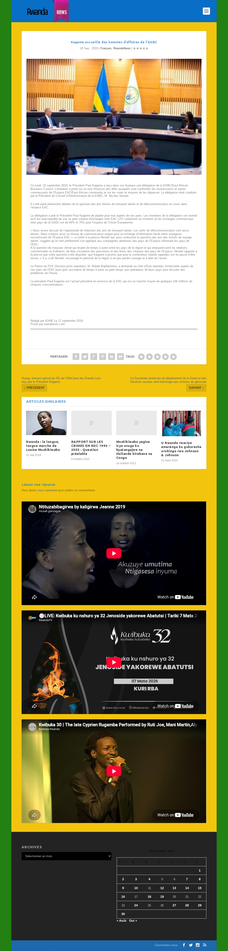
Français (106, 48)
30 (123, 914)
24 (136, 905)
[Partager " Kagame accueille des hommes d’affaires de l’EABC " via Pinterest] (102, 356)
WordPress (81, 946)
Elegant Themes (45, 946)
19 (162, 896)
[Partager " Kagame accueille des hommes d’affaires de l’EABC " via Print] (120, 356)
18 (149, 896)
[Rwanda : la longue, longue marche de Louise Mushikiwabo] (46, 423)
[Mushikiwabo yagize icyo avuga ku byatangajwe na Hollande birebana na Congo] (136, 423)
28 (187, 905)
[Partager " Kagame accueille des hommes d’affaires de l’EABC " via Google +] (93, 356)
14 (187, 888)
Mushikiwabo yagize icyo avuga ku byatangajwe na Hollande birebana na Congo (134, 449)
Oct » (133, 920)
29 (200, 905)
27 (174, 905)
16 (123, 896)
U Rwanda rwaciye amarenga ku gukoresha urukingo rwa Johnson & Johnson (181, 448)
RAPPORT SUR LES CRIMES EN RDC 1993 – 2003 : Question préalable (91, 447)
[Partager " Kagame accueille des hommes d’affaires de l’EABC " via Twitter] (84, 356)
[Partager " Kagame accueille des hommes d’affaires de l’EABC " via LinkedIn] (111, 356)
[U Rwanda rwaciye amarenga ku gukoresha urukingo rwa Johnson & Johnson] (181, 423)
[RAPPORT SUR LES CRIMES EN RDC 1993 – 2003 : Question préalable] (91, 423)
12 (162, 888)
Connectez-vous (166, 945)
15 (200, 888)
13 (174, 888)
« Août (121, 920)
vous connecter (47, 490)
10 (136, 888)
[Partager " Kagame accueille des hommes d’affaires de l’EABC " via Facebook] (75, 356)
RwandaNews (122, 48)
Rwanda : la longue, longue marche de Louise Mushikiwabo (43, 445)
